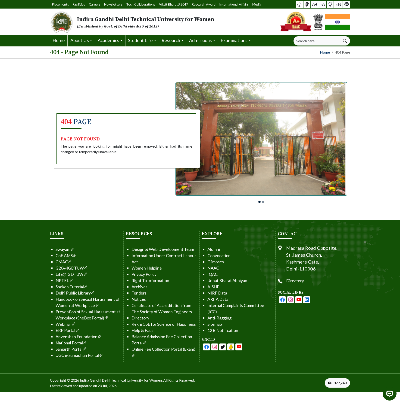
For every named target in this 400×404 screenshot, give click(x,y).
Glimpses (215, 261)
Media (256, 4)
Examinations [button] (234, 40)
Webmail (64, 324)
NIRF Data (217, 292)
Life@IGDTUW (69, 274)
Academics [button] (108, 40)
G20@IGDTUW (70, 267)
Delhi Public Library (73, 292)
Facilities (79, 4)
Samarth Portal (69, 349)
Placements (60, 4)
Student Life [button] (140, 40)
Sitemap (214, 324)
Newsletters (113, 4)
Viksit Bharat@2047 (173, 4)
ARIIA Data (217, 299)
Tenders (139, 292)
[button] (299, 4)
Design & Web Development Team (162, 249)
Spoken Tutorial (70, 286)
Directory (140, 317)
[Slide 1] (259, 201)
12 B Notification (222, 330)
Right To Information (150, 280)
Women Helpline (146, 267)
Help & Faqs (142, 330)
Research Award (204, 4)
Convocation (219, 255)
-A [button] (322, 4)
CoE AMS (64, 255)
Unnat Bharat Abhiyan (227, 280)
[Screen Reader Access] (306, 4)
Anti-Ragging (219, 317)
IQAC (212, 274)
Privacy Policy (143, 274)
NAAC (213, 267)
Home (59, 40)
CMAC (62, 261)
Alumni (213, 249)
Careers (94, 4)
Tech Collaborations (140, 4)
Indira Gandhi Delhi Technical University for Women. (121, 380)
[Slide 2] (263, 201)
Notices (138, 299)
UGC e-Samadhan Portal (77, 355)
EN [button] (338, 4)
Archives (139, 286)
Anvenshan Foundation (76, 336)
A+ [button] (315, 4)
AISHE (213, 286)
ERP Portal (65, 330)
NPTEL (62, 280)
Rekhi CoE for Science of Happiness (163, 324)
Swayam (63, 249)
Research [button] (171, 40)
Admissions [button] (200, 40)
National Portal (69, 342)
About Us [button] (79, 40)
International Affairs (234, 4)
